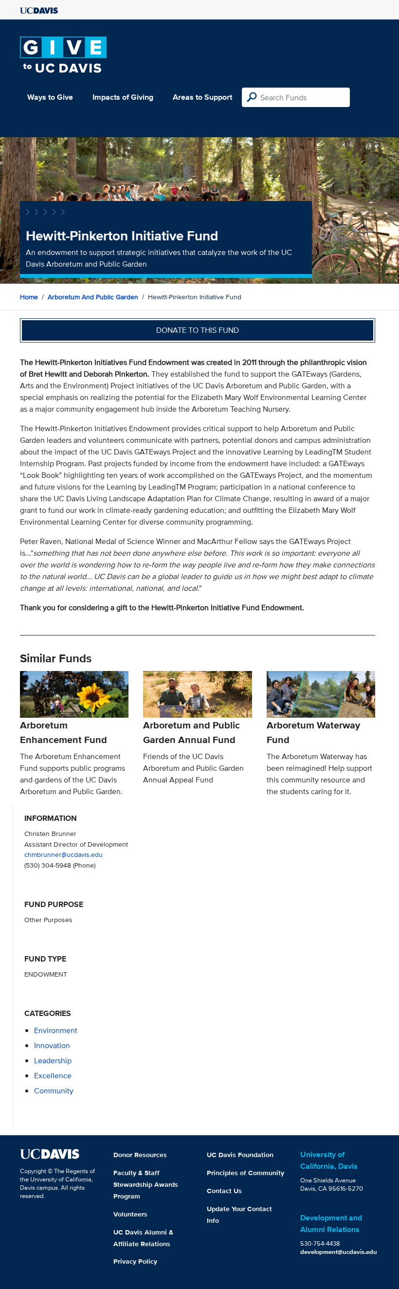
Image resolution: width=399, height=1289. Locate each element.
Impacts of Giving (122, 97)
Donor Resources (140, 1155)
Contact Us (224, 1191)
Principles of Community (245, 1173)
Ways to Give (50, 97)
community (53, 1090)
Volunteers (130, 1214)
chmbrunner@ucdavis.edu (63, 854)
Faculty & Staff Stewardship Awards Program (145, 1184)
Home (29, 297)
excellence (53, 1075)
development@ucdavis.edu (338, 1251)
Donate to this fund (197, 330)
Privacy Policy (135, 1261)
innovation (52, 1045)
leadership (53, 1060)
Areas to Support (202, 97)
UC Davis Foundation (240, 1155)
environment (55, 1030)
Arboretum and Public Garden (93, 297)
